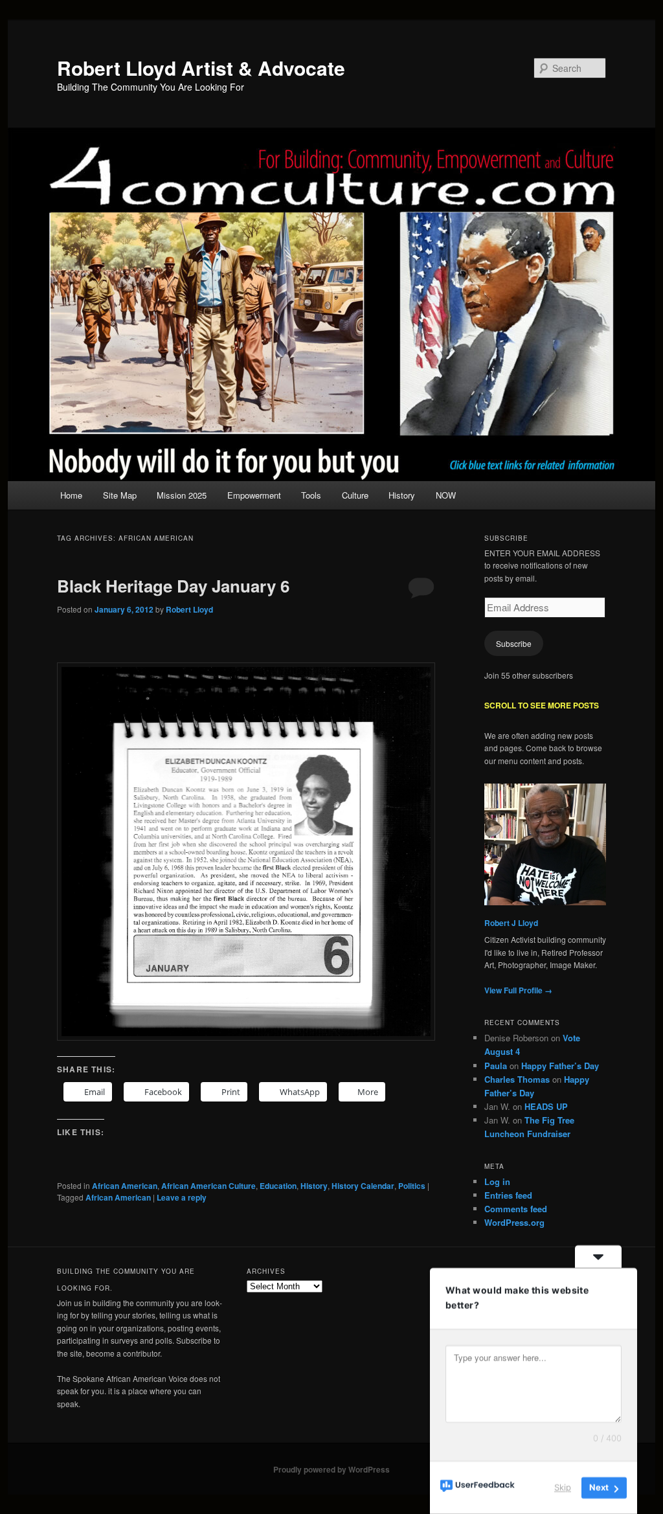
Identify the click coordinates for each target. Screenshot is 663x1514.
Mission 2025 (182, 495)
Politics (411, 1186)
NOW (446, 495)
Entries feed (508, 1195)
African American (124, 1186)
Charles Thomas (517, 1079)
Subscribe (514, 643)
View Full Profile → (518, 990)
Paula (495, 1065)
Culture (355, 495)
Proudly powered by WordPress (331, 1469)
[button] (246, 851)
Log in (497, 1181)
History (401, 495)
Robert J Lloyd (511, 923)
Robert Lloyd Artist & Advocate (201, 68)
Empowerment (254, 495)
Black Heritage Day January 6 (173, 586)
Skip (562, 1487)
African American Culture (208, 1186)
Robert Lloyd (189, 609)
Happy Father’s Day (560, 1065)
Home (71, 495)
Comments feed (515, 1209)
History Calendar (363, 1186)
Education (278, 1186)
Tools (311, 495)
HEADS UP (546, 1106)
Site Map (120, 495)
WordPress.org (514, 1222)
